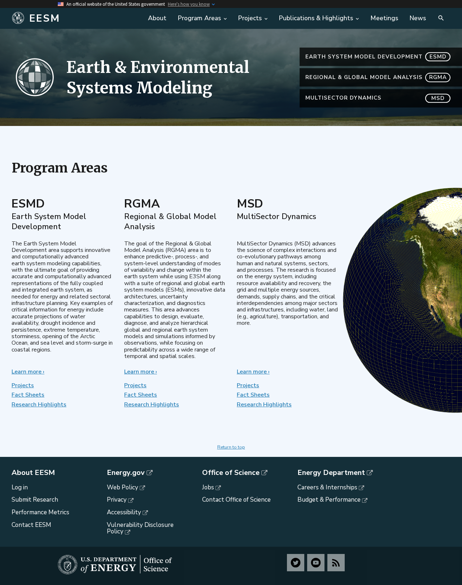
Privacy (117, 499)
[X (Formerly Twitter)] (295, 562)
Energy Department (331, 472)
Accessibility (124, 512)
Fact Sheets (28, 395)
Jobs (208, 487)
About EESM (33, 472)
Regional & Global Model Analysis (376, 77)
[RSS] (336, 562)
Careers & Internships (327, 487)
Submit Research (35, 499)
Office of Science (231, 472)
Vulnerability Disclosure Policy (140, 528)
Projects (23, 385)
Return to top (231, 447)
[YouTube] (315, 562)
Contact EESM (31, 525)
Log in (20, 487)
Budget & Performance (329, 499)
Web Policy (122, 487)
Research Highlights (39, 405)
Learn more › (28, 372)
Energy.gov (126, 472)
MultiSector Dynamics (375, 97)
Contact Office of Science (236, 499)
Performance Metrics (40, 512)
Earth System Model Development (375, 56)
